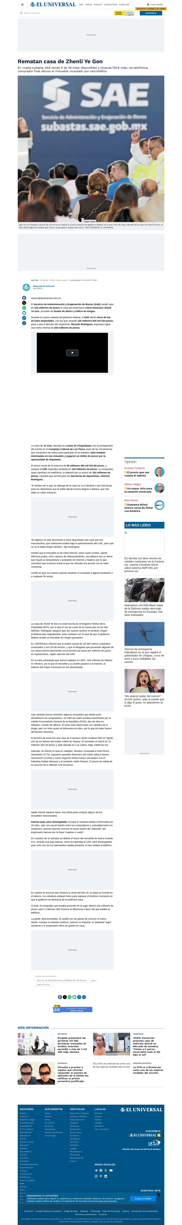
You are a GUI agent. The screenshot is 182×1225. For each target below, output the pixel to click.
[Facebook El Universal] (101, 1171)
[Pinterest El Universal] (101, 1176)
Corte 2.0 (24, 1116)
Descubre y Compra (79, 1113)
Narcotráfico (26, 1151)
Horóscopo (75, 1155)
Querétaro (99, 1126)
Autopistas (50, 1129)
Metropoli (24, 1145)
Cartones (24, 1158)
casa (93, 980)
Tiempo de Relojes (53, 1132)
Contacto (103, 1214)
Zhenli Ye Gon (43, 985)
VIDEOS (88, 4)
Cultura (23, 1171)
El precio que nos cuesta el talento (136, 474)
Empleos (74, 1123)
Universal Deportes (29, 1164)
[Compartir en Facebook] (24, 298)
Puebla (98, 1120)
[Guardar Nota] (24, 323)
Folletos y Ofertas (78, 1116)
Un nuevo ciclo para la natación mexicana (138, 490)
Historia (125, 1211)
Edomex (98, 1113)
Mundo (23, 1139)
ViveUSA (74, 1145)
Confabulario (26, 1174)
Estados (24, 1148)
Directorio (28, 1211)
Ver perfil (38, 288)
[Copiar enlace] (24, 318)
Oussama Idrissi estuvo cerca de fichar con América (138, 508)
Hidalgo (98, 1123)
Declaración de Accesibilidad (144, 1211)
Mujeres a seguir (27, 1120)
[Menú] (22, 4)
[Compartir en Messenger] (24, 313)
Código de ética (71, 1211)
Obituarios (75, 1126)
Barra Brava (131, 500)
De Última (49, 1123)
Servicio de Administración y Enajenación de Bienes (61, 980)
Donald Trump (26, 1142)
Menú (22, 1190)
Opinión (130, 462)
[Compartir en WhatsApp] (24, 308)
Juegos (73, 1148)
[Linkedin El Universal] (105, 1176)
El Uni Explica (26, 1129)
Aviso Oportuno (77, 1120)
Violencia (84, 1211)
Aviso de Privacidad (111, 1211)
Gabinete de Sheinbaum (26, 1134)
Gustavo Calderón (134, 468)
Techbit (23, 1187)
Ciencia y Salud (27, 1180)
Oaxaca (98, 1116)
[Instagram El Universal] (96, 1176)
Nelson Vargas (132, 484)
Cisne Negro (50, 1135)
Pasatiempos (76, 1151)
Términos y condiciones (85, 1214)
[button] (151, 13)
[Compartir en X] (24, 303)
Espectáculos (26, 1167)
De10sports (75, 1139)
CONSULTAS (124, 4)
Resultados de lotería (77, 1159)
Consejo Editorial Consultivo (48, 1211)
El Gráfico (74, 1135)
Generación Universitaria (76, 1130)
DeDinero (74, 1142)
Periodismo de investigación (26, 1124)
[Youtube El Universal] (111, 1171)
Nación (34, 280)
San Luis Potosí (102, 1129)
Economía (24, 1161)
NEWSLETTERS (110, 4)
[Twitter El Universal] (105, 1171)
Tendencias (25, 1177)
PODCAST (98, 4)
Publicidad (95, 1211)
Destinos (49, 1126)
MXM (81, 4)
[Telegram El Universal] (96, 1171)
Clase (47, 1113)
